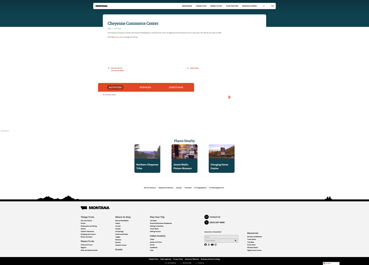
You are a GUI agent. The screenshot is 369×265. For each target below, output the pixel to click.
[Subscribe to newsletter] (235, 240)
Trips (151, 250)
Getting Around (155, 231)
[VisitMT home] (102, 6)
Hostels (118, 229)
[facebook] (205, 244)
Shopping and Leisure (88, 234)
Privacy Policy (178, 259)
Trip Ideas (179, 188)
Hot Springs (119, 231)
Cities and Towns (87, 245)
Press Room (251, 245)
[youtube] (212, 244)
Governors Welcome (192, 259)
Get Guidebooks (171, 263)
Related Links (153, 259)
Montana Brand (252, 247)
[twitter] (209, 244)
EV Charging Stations (200, 188)
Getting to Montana (156, 226)
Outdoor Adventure (87, 231)
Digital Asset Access (254, 250)
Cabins (117, 223)
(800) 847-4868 (217, 222)
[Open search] (264, 6)
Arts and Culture (86, 221)
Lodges (117, 237)
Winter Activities (86, 237)
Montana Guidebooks (254, 237)
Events (83, 223)
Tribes (152, 239)
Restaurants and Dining (89, 226)
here (113, 37)
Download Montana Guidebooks (161, 223)
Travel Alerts (188, 188)
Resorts (118, 242)
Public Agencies (165, 259)
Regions (83, 247)
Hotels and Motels (121, 234)
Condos (118, 226)
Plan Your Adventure (150, 188)
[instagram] (215, 244)
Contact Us (215, 217)
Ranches (118, 240)
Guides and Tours (156, 242)
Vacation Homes (120, 245)
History (83, 229)
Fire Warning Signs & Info (216, 188)
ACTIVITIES (115, 87)
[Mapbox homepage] (5, 131)
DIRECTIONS (176, 87)
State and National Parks (89, 250)
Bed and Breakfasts (122, 221)
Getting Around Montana (166, 188)
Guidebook (153, 247)
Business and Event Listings (210, 259)
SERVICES (145, 87)
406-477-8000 (194, 68)
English (328, 263)
